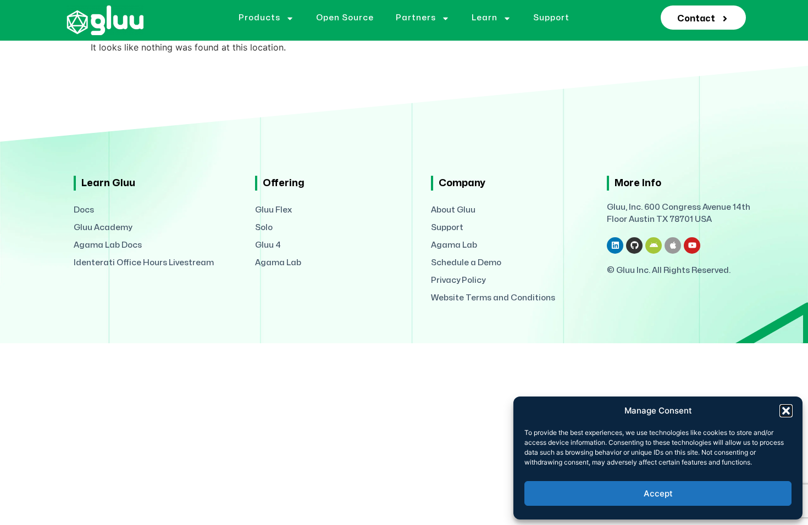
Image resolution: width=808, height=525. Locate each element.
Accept (658, 493)
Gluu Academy (103, 228)
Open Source (345, 18)
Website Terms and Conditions (493, 298)
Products (259, 18)
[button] (786, 410)
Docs (84, 210)
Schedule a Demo (466, 263)
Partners (416, 18)
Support (551, 18)
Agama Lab (278, 263)
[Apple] (673, 245)
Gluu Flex (273, 210)
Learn (484, 18)
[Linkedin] (615, 245)
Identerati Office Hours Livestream (144, 263)
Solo (264, 228)
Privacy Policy (458, 280)
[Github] (634, 245)
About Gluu (453, 210)
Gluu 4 (268, 245)
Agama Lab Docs (108, 245)
